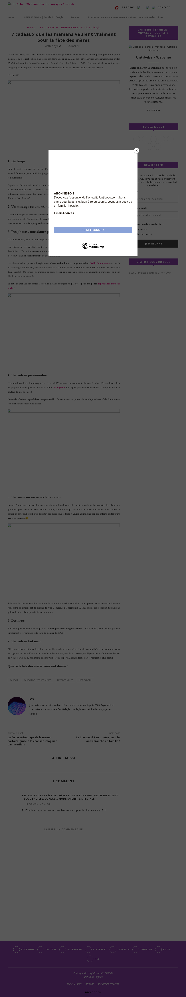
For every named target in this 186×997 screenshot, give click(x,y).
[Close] (136, 150)
